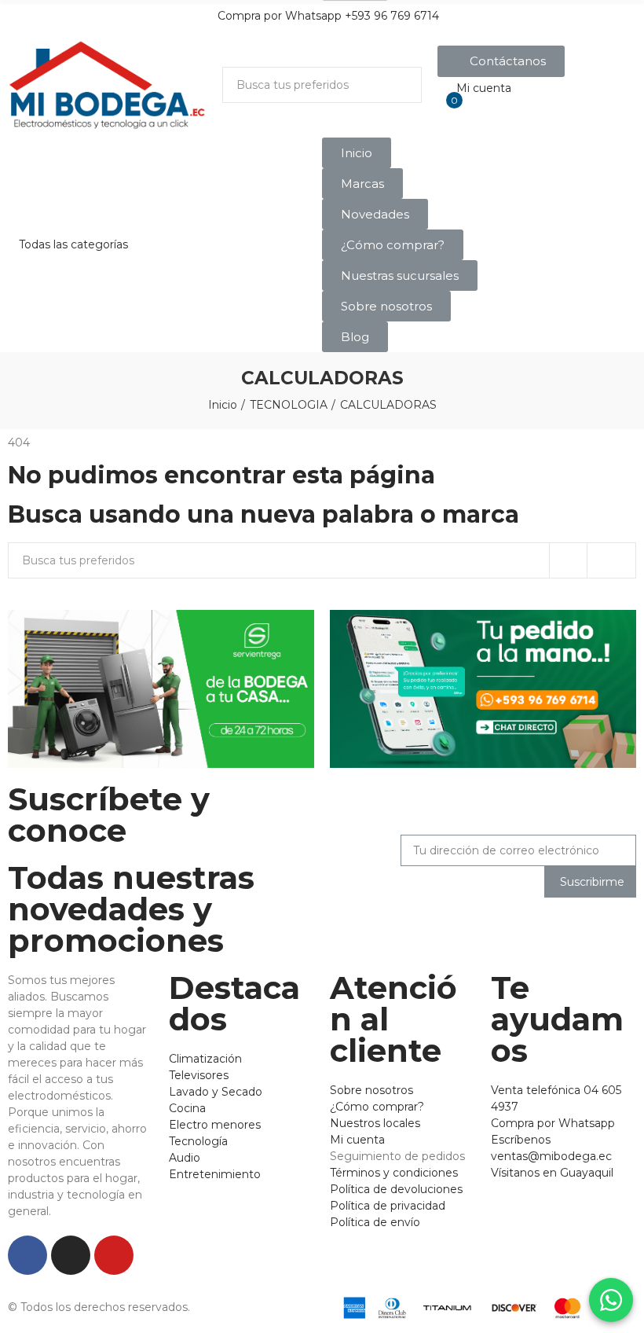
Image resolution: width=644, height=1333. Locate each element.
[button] (501, 61)
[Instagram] (70, 1255)
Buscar (396, 85)
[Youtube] (114, 1255)
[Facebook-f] (27, 1255)
